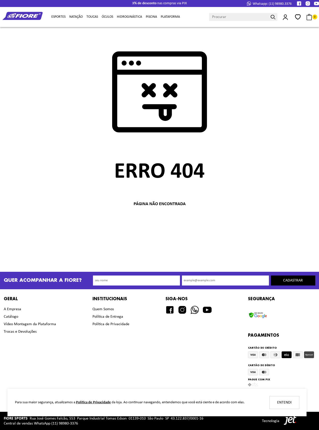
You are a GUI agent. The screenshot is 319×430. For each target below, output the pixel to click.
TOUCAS (92, 17)
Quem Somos (103, 309)
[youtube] (316, 3)
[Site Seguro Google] (261, 313)
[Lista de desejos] (298, 17)
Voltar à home (159, 220)
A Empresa (12, 309)
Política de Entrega (107, 317)
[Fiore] (23, 17)
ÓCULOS (107, 17)
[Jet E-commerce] (288, 421)
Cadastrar (293, 281)
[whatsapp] (194, 309)
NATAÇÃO (76, 17)
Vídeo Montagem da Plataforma (30, 324)
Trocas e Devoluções (20, 332)
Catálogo (11, 317)
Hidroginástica (129, 17)
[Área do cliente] (285, 17)
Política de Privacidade (110, 324)
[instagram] (307, 3)
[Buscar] (272, 16)
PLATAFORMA (170, 17)
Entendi (284, 403)
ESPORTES (58, 17)
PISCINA (151, 17)
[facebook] (299, 3)
